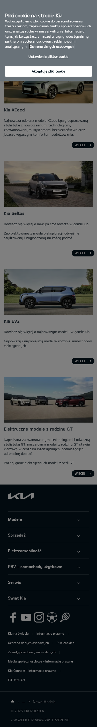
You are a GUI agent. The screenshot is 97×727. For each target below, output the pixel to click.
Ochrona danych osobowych (52, 46)
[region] (48, 40)
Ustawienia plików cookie (48, 56)
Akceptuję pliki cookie (48, 71)
